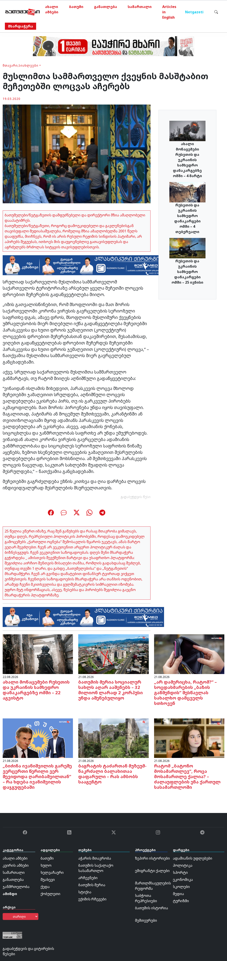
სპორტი (180, 872)
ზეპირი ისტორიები (152, 858)
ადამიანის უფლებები (192, 858)
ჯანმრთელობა (16, 886)
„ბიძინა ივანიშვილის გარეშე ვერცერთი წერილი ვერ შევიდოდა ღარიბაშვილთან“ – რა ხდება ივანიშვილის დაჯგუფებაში (37, 776)
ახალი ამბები (51, 9)
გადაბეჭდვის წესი (136, 497)
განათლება (105, 6)
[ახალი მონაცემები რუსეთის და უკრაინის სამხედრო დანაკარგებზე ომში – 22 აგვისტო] (38, 653)
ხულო (46, 865)
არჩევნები (88, 877)
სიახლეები (28, 65)
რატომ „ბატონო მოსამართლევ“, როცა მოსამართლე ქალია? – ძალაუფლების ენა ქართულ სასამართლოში (187, 776)
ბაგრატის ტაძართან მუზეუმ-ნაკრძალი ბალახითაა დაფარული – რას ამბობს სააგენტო (112, 774)
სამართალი (140, 6)
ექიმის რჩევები (92, 899)
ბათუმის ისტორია (151, 908)
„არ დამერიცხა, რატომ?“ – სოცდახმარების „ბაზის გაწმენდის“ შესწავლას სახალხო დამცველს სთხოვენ (185, 692)
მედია (178, 893)
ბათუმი (76, 6)
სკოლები (181, 886)
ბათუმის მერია (91, 884)
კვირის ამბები (16, 865)
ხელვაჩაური (52, 872)
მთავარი (10, 65)
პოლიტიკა (182, 865)
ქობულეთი (50, 893)
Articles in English (169, 12)
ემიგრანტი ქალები (152, 870)
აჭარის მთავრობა (94, 858)
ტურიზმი (181, 900)
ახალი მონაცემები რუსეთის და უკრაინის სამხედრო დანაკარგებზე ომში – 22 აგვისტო (36, 690)
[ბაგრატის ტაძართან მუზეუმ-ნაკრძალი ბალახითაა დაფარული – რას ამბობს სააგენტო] (113, 737)
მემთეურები (146, 920)
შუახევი (48, 879)
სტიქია (84, 892)
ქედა (45, 886)
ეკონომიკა (183, 879)
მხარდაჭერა (20, 26)
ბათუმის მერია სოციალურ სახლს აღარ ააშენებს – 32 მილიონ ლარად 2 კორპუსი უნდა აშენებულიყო (110, 690)
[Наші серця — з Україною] (22, 12)
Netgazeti (194, 12)
